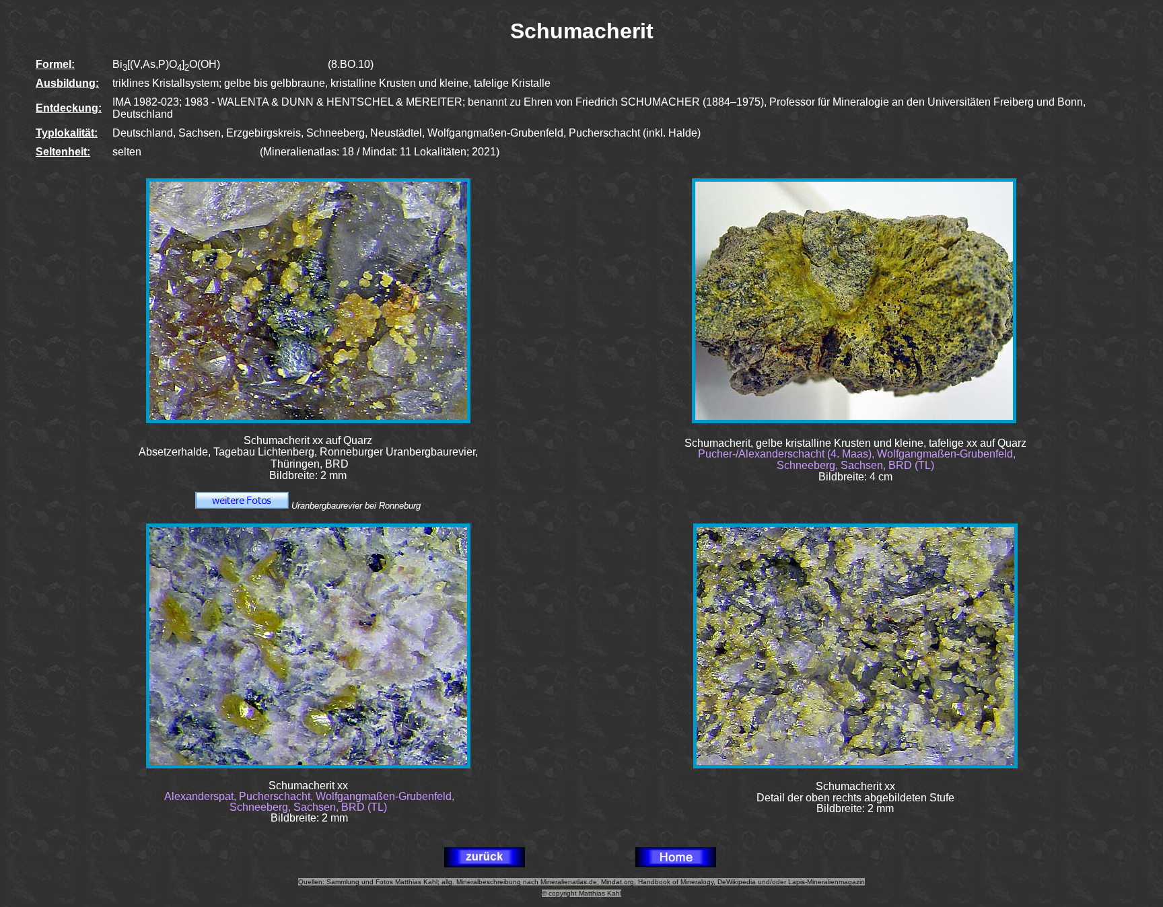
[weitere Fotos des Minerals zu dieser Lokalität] (242, 506)
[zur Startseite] (675, 863)
